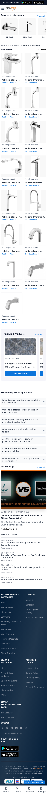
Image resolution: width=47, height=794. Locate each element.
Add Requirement (36, 782)
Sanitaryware (7, 607)
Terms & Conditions (35, 687)
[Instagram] (26, 728)
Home (4, 45)
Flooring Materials (9, 639)
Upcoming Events (9, 681)
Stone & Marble (8, 653)
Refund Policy (32, 673)
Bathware (14, 45)
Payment (30, 682)
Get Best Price (20, 373)
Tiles (3, 602)
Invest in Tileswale (34, 617)
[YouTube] (21, 728)
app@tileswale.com (14, 733)
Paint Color (6, 629)
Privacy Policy (32, 668)
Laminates (6, 643)
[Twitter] (7, 728)
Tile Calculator (7, 712)
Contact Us (31, 605)
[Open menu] (2, 8)
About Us (30, 600)
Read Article (7, 528)
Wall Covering (7, 634)
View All (41, 16)
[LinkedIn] (16, 728)
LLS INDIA (38, 769)
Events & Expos (8, 685)
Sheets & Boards (8, 648)
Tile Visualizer (7, 717)
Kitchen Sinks (7, 612)
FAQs (3, 695)
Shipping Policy (33, 677)
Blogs (3, 668)
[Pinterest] (11, 728)
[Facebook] (2, 728)
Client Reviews (7, 690)
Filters (43, 49)
